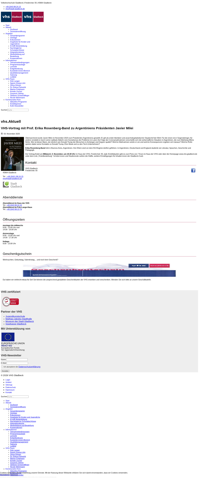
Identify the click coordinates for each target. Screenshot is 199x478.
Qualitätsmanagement (19, 73)
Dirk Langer (15, 81)
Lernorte (13, 67)
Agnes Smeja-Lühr (17, 83)
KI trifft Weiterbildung (18, 46)
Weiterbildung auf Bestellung (17, 55)
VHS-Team (10, 79)
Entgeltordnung (16, 69)
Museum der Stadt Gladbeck (20, 321)
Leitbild (13, 77)
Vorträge (13, 38)
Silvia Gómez (15, 85)
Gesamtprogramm (17, 36)
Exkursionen (15, 40)
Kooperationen (16, 58)
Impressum (10, 390)
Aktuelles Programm (18, 102)
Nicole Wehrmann (17, 98)
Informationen (11, 60)
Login (8, 380)
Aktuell (8, 27)
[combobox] (18, 110)
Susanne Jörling (16, 93)
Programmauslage (17, 65)
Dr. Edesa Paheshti (18, 87)
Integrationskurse (17, 52)
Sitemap (9, 385)
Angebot (9, 34)
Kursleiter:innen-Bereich (20, 71)
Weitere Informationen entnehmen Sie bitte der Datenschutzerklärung (28, 477)
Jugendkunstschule (15, 316)
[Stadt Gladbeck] (12, 187)
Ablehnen (14, 475)
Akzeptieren (5, 475)
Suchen (4, 110)
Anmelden (5, 371)
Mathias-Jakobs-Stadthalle (19, 319)
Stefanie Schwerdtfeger (19, 96)
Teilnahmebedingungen (19, 62)
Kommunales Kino (13, 100)
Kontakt (9, 392)
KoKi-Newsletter (16, 106)
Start (7, 25)
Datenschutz (11, 387)
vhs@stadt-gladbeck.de (15, 9)
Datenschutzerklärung (29, 367)
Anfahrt (8, 382)
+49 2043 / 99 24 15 (15, 176)
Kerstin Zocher (16, 91)
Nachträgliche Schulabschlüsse (17, 49)
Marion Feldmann (17, 89)
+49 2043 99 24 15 (13, 7)
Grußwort (14, 29)
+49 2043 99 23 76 (14, 209)
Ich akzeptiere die (21, 367)
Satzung (13, 75)
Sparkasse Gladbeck (16, 324)
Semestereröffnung (18, 31)
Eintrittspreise (15, 104)
